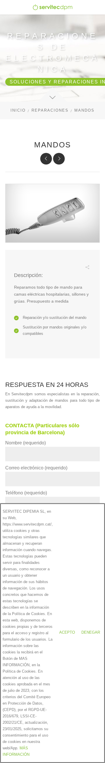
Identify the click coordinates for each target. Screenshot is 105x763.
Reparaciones (50, 110)
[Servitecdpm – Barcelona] (52, 7)
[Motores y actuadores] (59, 159)
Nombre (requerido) (25, 442)
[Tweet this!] (52, 273)
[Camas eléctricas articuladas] (46, 159)
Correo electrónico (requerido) (36, 467)
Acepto (67, 632)
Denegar (90, 632)
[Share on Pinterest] (61, 273)
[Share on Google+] (78, 273)
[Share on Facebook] (43, 273)
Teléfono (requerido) (26, 492)
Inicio (18, 110)
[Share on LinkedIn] (70, 273)
